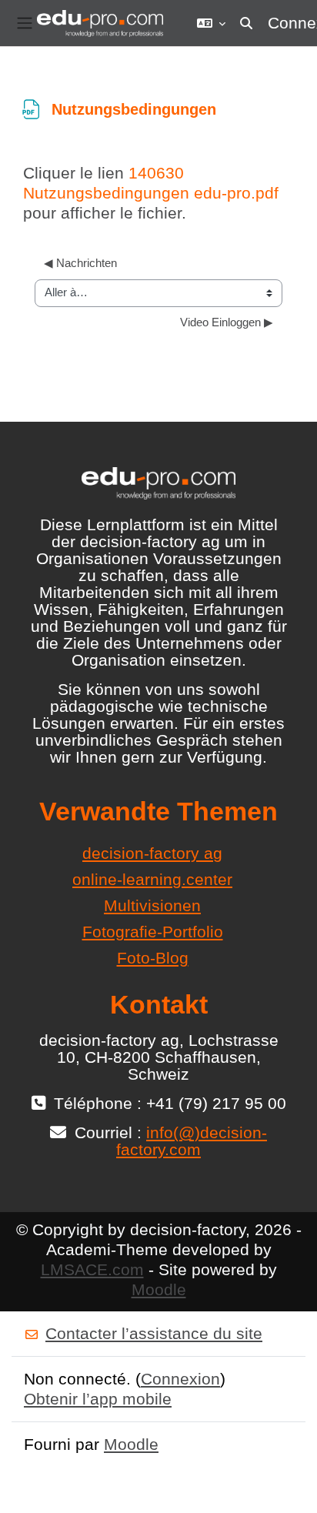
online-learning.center (152, 879)
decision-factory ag (152, 853)
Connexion (180, 1379)
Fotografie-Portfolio (152, 931)
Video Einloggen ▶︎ (226, 322)
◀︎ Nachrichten (80, 263)
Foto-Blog (153, 958)
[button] (211, 23)
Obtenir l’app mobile (98, 1399)
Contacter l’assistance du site (153, 1333)
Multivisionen (152, 905)
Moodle (159, 1289)
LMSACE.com (92, 1269)
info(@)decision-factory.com (191, 1141)
